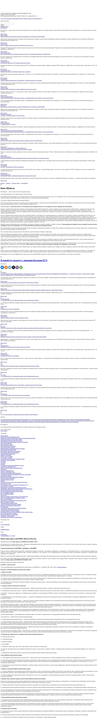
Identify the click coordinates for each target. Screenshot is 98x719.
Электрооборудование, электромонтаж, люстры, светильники (16, 474)
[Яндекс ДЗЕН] (41, 18)
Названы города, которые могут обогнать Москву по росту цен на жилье (18, 89)
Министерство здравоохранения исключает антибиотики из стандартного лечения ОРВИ (23, 36)
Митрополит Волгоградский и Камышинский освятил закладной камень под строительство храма (25, 158)
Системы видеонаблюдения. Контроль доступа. (12, 465)
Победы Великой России (86, 420)
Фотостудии (4, 495)
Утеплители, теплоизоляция (7, 516)
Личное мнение (76, 420)
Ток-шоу (30, 18)
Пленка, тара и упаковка (7, 456)
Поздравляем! (18, 419)
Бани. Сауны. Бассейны (6, 499)
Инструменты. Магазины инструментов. (11, 451)
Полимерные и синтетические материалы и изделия (13, 487)
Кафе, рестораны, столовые (7, 501)
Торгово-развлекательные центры (9, 503)
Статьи (34, 18)
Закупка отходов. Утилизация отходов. (10, 437)
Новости (21, 18)
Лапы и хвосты (4, 435)
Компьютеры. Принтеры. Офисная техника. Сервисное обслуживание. (18, 438)
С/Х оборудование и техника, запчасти (10, 510)
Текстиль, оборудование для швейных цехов (11, 468)
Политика (24, 419)
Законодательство (10, 419)
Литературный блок (17, 422)
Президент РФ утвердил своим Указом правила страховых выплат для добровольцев (21, 140)
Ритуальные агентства (6, 475)
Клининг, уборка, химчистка (8, 478)
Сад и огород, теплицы (6, 457)
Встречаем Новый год (41, 422)
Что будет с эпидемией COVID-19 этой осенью (12, 167)
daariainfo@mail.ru (5, 529)
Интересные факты (51, 422)
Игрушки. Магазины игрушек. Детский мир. (12, 490)
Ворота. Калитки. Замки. (7, 444)
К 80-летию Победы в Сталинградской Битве (67, 422)
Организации (15, 18)
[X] (13, 267)
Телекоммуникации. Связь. (7, 479)
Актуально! (3, 419)
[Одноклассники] (6, 267)
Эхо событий (35, 420)
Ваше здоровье (22, 420)
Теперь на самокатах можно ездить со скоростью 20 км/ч (14, 317)
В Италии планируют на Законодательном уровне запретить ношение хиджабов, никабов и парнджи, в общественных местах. (32, 290)
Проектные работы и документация (9, 514)
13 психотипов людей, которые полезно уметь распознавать (15, 395)
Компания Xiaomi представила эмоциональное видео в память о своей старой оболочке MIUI (23, 336)
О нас (2, 18)
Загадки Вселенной (43, 420)
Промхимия (3, 469)
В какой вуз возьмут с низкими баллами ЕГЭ (24, 260)
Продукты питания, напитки (8, 447)
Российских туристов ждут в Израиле (10, 355)
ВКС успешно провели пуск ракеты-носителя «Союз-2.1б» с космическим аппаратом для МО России (25, 54)
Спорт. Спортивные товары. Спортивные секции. (13, 497)
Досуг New (59, 420)
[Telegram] (9, 267)
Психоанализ (7, 420)
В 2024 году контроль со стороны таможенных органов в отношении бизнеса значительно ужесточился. (26, 328)
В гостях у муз (30, 419)
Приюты (3, 481)
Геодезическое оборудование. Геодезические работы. (13, 508)
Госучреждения (4, 506)
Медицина (24, 422)
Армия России (47, 419)
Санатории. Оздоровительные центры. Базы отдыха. (13, 500)
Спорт (29, 422)
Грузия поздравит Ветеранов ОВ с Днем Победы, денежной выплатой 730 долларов (21, 80)
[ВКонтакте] (2, 267)
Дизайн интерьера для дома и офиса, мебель (11, 439)
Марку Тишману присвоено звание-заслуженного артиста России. (17, 45)
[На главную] (1, 414)
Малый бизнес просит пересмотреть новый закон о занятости (16, 71)
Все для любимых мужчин (7, 494)
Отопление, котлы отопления (8, 460)
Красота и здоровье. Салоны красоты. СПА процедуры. (14, 496)
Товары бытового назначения (8, 453)
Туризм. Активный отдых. (7, 470)
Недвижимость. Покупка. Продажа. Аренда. (11, 440)
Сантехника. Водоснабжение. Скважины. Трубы (12, 459)
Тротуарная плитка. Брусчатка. (8, 446)
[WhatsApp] (21, 267)
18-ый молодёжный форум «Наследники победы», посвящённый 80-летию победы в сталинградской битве (27, 98)
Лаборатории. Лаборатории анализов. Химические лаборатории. (16, 488)
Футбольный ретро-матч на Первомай (10, 309)
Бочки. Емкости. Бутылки (7, 486)
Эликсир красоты (52, 420)
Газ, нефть (3, 461)
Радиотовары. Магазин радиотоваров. (10, 452)
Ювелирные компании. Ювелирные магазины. (12, 477)
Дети (43, 419)
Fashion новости (8, 422)
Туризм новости (38, 419)
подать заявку (4, 430)
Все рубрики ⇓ (4, 424)
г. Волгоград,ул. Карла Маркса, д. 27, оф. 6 (8, 535)
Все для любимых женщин (7, 492)
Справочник (16, 414)
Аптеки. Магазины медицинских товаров (11, 504)
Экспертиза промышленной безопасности (11, 473)
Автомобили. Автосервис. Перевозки (10, 509)
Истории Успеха (16, 183)
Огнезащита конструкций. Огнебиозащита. (11, 517)
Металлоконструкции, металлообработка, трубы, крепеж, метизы (17, 512)
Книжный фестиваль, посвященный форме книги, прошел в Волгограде (18, 175)
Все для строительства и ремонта (9, 513)
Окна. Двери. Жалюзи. (6, 443)
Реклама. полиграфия (6, 455)
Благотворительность (82, 419)
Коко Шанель (4, 27)
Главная (2, 183)
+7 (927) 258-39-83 (5, 524)
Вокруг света (29, 420)
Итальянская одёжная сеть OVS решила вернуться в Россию (15, 63)
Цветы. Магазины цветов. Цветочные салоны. (12, 491)
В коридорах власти (67, 420)
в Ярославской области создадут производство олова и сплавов (16, 149)
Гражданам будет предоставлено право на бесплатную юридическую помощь (19, 282)
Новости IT (33, 422)
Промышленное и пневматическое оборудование (13, 448)
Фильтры (3, 464)
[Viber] (17, 267)
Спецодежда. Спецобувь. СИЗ (8, 466)
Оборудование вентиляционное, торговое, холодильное (14, 442)
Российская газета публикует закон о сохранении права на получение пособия (20, 366)
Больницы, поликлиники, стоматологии (10, 505)
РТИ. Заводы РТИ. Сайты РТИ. (8, 449)
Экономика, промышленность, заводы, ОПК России (64, 419)
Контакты (38, 18)
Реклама (25, 18)
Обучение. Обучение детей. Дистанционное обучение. (14, 482)
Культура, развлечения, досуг (8, 472)
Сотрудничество (8, 18)
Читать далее (4, 34)
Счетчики (3, 462)
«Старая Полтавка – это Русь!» (8, 124)
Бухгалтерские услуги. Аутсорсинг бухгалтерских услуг (14, 484)
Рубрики (8, 183)
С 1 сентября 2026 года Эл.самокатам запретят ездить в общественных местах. (20, 300)
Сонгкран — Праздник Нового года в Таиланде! (12, 115)
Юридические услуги (6, 483)
